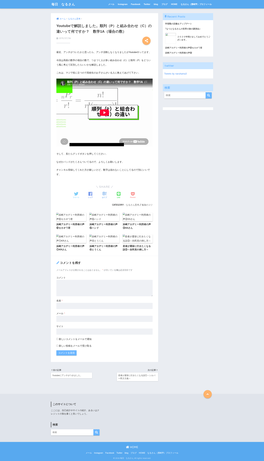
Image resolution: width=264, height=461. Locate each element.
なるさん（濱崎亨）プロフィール (196, 4)
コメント (61, 277)
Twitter (147, 4)
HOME (174, 4)
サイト (59, 326)
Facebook (135, 4)
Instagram (122, 4)
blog (156, 4)
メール (111, 4)
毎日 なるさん (63, 4)
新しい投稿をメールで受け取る (75, 346)
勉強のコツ (147, 204)
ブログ (164, 4)
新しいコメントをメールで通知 (75, 339)
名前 (59, 300)
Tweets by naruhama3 (175, 73)
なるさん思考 (132, 204)
